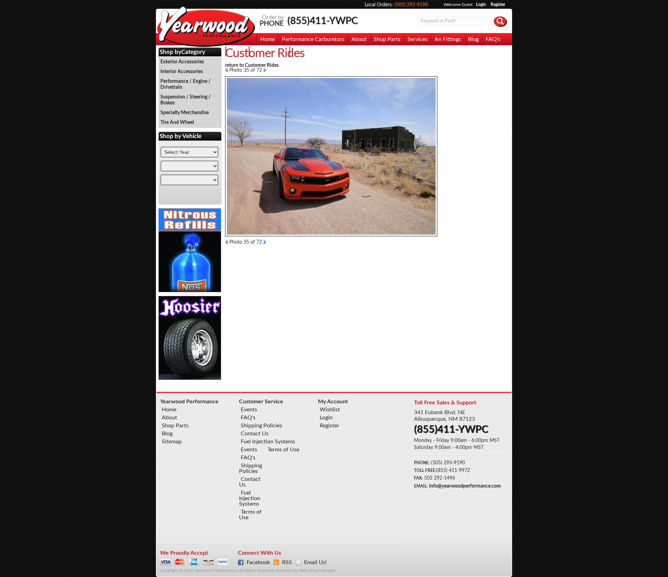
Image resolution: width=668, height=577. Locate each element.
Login (481, 4)
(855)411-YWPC (322, 21)
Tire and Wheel (177, 122)
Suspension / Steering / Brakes (185, 100)
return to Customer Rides (252, 65)
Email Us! (315, 562)
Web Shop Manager (317, 570)
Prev (226, 70)
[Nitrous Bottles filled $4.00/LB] (190, 290)
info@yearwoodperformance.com (465, 486)
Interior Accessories (181, 71)
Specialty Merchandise (184, 112)
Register (498, 4)
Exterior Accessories (182, 62)
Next (265, 70)
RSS (287, 562)
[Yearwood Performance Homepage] (205, 27)
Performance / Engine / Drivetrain (185, 84)
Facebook (258, 562)
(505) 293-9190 (411, 4)
